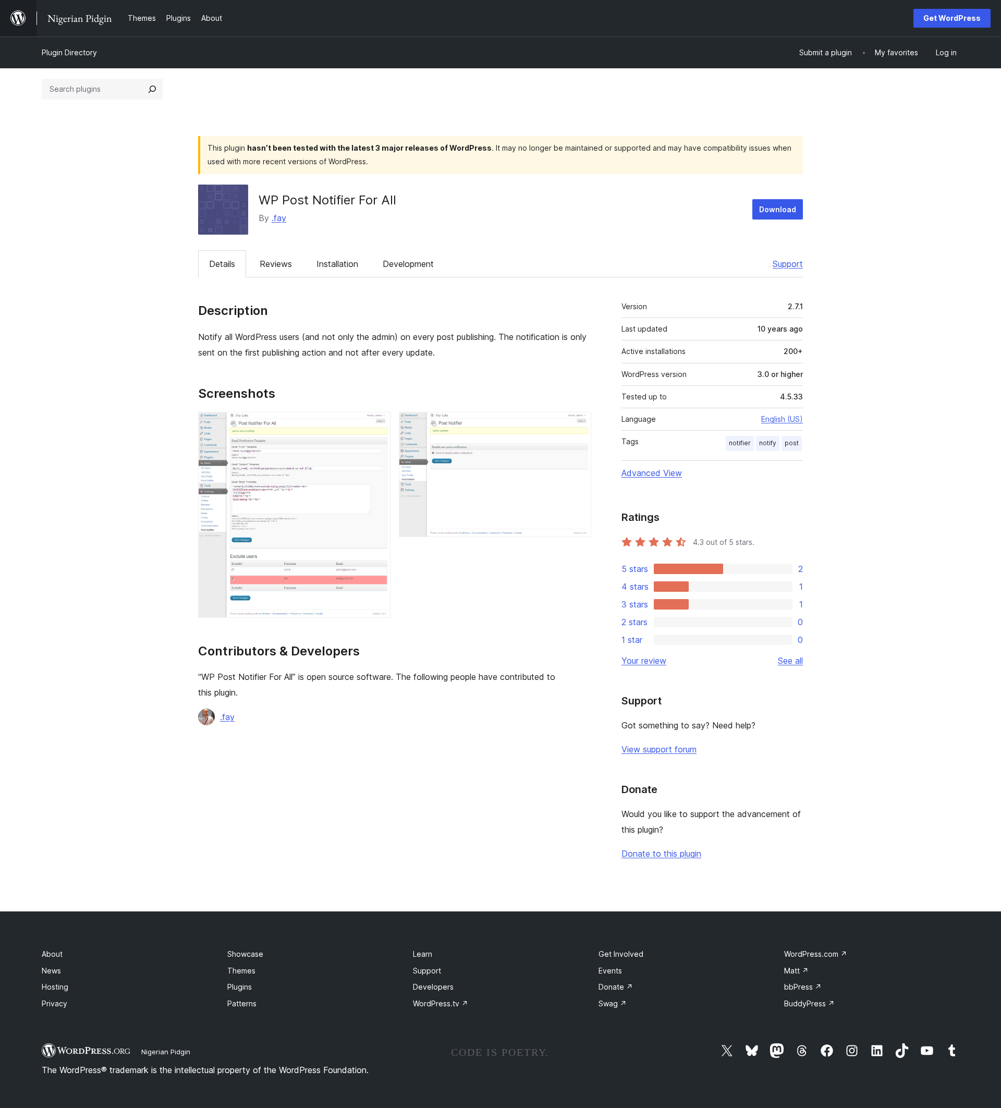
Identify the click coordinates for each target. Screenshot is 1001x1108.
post (792, 443)
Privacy (54, 1003)
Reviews (276, 264)
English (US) (782, 419)
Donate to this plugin (661, 853)
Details (222, 264)
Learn (422, 953)
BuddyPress (809, 1003)
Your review (643, 660)
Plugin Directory (69, 52)
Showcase (245, 953)
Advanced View (651, 473)
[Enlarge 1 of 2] (376, 426)
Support (788, 264)
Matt (796, 970)
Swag (613, 1003)
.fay (279, 218)
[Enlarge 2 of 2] (577, 426)
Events (610, 970)
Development (408, 264)
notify (767, 443)
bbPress (803, 986)
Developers (433, 986)
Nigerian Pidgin (165, 1052)
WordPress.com (815, 953)
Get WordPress (952, 18)
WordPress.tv (440, 1003)
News (51, 970)
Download (777, 209)
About (52, 953)
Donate (616, 986)
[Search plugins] (152, 89)
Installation (337, 264)
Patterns (242, 1003)
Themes (241, 970)
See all (790, 660)
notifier (740, 443)
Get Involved (621, 953)
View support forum (659, 749)
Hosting (55, 986)
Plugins (239, 986)
